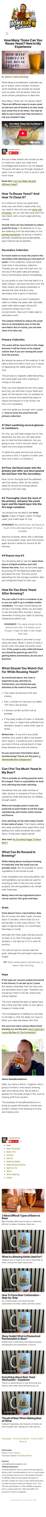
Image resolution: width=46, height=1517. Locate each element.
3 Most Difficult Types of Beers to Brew (21, 1217)
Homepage (6, 1438)
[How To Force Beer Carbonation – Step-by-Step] (23, 1280)
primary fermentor (11, 234)
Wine (8, 1171)
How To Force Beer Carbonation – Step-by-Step (21, 1296)
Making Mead (13, 1161)
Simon (8, 77)
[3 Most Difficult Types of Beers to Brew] (23, 1200)
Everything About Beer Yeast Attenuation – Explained (18, 1378)
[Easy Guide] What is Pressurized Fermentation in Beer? (21, 1337)
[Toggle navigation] (7, 33)
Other (9, 1177)
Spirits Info (11, 1168)
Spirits (9, 1158)
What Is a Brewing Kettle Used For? (22, 1256)
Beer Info (11, 1152)
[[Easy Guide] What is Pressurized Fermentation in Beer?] (23, 1321)
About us (23, 1441)
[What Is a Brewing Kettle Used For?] (23, 1241)
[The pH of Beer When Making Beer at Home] (23, 1403)
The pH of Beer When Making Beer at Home (22, 1419)
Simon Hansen (14, 1453)
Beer (8, 1145)
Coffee (9, 1155)
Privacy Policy (37, 1438)
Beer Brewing (21, 77)
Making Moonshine (15, 1164)
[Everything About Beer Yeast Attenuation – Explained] (23, 1362)
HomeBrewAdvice (24, 1455)
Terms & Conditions (21, 1438)
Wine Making (12, 1174)
